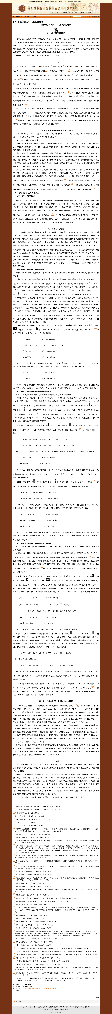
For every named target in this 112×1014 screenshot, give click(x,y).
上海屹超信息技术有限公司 (53, 1009)
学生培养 (71, 12)
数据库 (89, 12)
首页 (53, 12)
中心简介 (59, 12)
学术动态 (65, 12)
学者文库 (77, 12)
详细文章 (33, 16)
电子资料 (83, 12)
